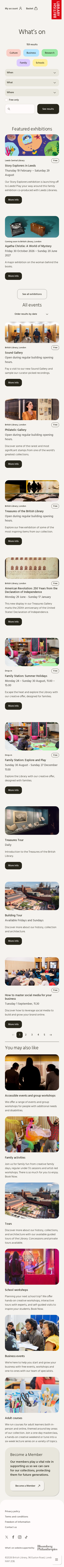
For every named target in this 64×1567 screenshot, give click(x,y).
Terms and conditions (16, 1517)
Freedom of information (17, 1522)
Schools (40, 63)
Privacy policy (12, 1511)
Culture (14, 53)
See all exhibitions (32, 294)
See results (48, 109)
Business (31, 53)
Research (50, 53)
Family (23, 63)
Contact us (11, 1527)
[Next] (51, 1035)
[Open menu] (56, 1559)
